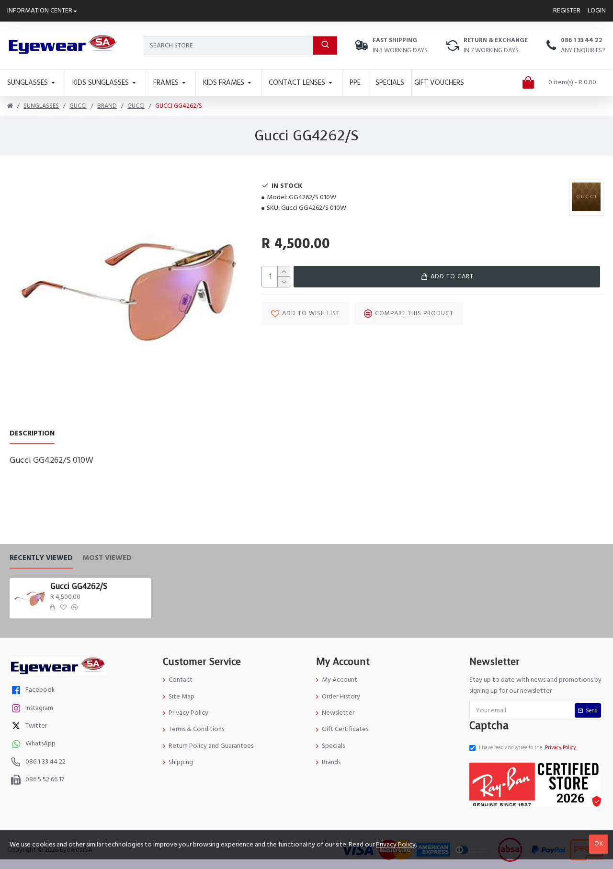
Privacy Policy (396, 844)
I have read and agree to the (527, 747)
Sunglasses (41, 106)
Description (32, 433)
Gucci (78, 106)
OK (598, 843)
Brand (107, 106)
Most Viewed (107, 558)
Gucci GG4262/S (78, 586)
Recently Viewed (41, 558)
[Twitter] (17, 727)
